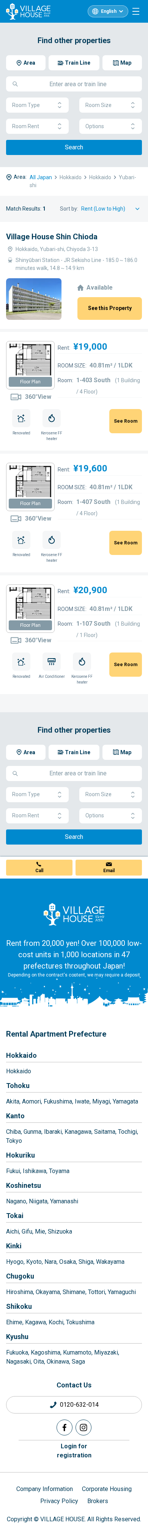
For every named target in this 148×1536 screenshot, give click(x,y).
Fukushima (58, 1101)
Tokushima (80, 1322)
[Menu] (136, 11)
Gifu (27, 1231)
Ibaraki (53, 1131)
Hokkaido (21, 1055)
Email (109, 870)
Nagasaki (18, 1361)
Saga (78, 1361)
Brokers (97, 1501)
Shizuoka (60, 1231)
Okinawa (58, 1361)
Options (94, 126)
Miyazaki (106, 1352)
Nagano (16, 1201)
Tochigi (127, 1131)
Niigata (38, 1201)
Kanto (15, 1116)
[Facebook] (64, 1427)
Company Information (44, 1489)
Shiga (86, 1261)
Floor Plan (30, 381)
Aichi (12, 1231)
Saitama (104, 1131)
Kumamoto (77, 1352)
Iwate (82, 1101)
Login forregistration (74, 1451)
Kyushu (17, 1337)
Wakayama (110, 1261)
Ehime (14, 1322)
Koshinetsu (23, 1185)
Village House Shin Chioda (52, 236)
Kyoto (34, 1261)
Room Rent (25, 126)
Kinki (14, 1246)
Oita (38, 1361)
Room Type (26, 105)
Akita (12, 1101)
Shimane (74, 1292)
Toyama (59, 1171)
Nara (50, 1261)
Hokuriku (20, 1155)
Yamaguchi (122, 1292)
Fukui (13, 1171)
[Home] (74, 914)
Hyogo (15, 1261)
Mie (40, 1231)
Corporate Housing (107, 1489)
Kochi (56, 1322)
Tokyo (14, 1140)
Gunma (32, 1131)
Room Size (98, 105)
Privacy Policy (59, 1501)
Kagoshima (45, 1352)
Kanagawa (78, 1131)
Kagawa (35, 1322)
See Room (125, 421)
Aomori (31, 1101)
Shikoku (19, 1306)
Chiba (13, 1131)
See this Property (110, 308)
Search (74, 147)
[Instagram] (83, 1427)
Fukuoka (17, 1352)
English (109, 11)
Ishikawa (34, 1171)
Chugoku (20, 1276)
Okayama (48, 1292)
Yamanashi (64, 1201)
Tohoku (18, 1086)
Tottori (96, 1292)
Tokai (15, 1216)
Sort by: (69, 209)
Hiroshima (19, 1292)
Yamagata (125, 1101)
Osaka (67, 1261)
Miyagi (101, 1101)
